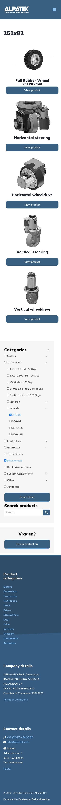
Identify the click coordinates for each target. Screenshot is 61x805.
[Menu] (54, 9)
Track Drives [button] (15, 454)
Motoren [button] (15, 401)
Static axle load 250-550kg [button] (26, 388)
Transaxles (10, 596)
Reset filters (27, 497)
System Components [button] (20, 473)
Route (7, 768)
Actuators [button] (13, 486)
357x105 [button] (17, 428)
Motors (7, 586)
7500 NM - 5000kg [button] (21, 382)
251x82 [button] (16, 414)
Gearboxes (10, 600)
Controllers (10, 591)
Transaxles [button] (14, 362)
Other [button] (10, 480)
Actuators (9, 643)
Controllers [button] (14, 441)
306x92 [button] (16, 421)
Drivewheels (11, 614)
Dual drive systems (8, 624)
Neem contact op (27, 544)
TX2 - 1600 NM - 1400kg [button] (24, 375)
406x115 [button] (17, 434)
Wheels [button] (14, 408)
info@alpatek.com (18, 742)
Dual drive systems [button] (19, 467)
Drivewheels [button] (14, 460)
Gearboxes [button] (14, 447)
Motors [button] (11, 356)
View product (32, 90)
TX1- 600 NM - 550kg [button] (23, 369)
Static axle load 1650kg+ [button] (25, 395)
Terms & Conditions (15, 699)
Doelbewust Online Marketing (34, 799)
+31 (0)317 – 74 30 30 (20, 737)
